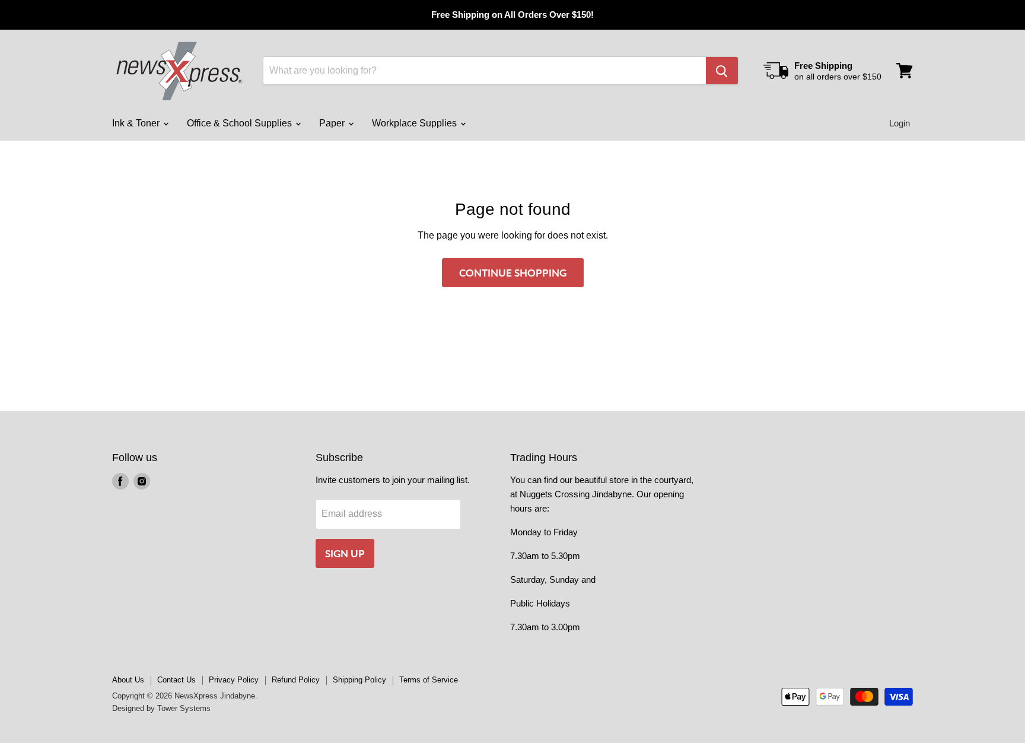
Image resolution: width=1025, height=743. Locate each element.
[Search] (722, 70)
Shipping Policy (359, 679)
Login (899, 123)
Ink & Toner (137, 123)
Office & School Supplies (240, 123)
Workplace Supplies (415, 123)
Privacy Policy (234, 679)
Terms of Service (428, 679)
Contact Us (176, 679)
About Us (128, 679)
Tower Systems (184, 708)
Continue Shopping (512, 272)
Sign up (345, 553)
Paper (333, 123)
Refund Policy (296, 679)
